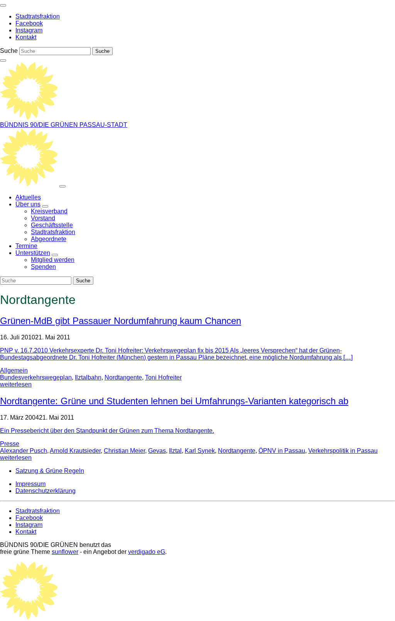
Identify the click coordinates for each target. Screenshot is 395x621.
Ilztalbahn (88, 377)
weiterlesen (16, 384)
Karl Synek (200, 450)
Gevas (157, 450)
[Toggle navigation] (3, 5)
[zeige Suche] (3, 60)
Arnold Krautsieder (75, 450)
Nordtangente (123, 377)
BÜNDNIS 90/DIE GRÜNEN (39, 125)
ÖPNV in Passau (281, 450)
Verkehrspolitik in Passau (343, 450)
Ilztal (175, 450)
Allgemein (14, 370)
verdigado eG (146, 551)
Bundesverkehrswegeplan (36, 377)
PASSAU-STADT (103, 125)
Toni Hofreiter (163, 377)
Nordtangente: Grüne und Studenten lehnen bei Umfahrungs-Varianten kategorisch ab (174, 401)
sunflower (65, 551)
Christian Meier (124, 450)
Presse (9, 443)
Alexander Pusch (23, 450)
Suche (9, 50)
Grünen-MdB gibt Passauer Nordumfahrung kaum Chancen (120, 321)
